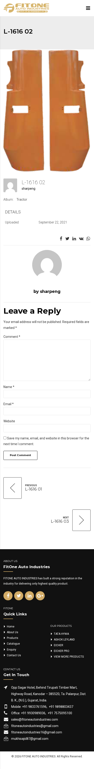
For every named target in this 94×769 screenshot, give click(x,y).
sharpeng (28, 188)
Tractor (21, 199)
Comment (11, 337)
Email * (8, 404)
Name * (8, 387)
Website (9, 421)
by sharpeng (47, 291)
